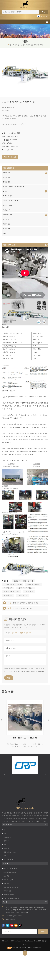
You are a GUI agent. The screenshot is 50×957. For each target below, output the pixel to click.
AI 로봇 (5, 191)
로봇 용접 (6, 876)
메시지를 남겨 (25, 953)
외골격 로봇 (6, 224)
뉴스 (4, 845)
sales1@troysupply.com (14, 916)
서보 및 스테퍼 (7, 205)
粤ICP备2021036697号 (33, 947)
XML (4, 856)
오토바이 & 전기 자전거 (10, 201)
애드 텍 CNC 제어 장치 (10, 868)
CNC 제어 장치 (8, 196)
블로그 (25, 944)
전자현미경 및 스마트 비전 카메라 (13, 187)
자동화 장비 (6, 177)
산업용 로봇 (6, 173)
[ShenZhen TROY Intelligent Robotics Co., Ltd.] (25, 4)
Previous (4, 773)
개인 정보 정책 (8, 860)
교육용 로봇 (6, 182)
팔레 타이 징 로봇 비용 (10, 887)
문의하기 (6, 841)
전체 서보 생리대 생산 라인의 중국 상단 (25, 603)
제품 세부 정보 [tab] (9, 244)
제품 (4, 833)
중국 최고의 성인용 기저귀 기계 (22, 633)
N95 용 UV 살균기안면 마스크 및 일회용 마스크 (25, 738)
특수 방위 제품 (7, 215)
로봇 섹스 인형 (8, 880)
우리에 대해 (7, 837)
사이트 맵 (6, 848)
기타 (4, 233)
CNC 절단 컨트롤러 (9, 872)
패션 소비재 (6, 210)
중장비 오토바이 (8, 895)
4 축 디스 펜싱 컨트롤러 (11, 898)
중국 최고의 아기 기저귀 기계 (22, 608)
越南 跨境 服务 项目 (9, 852)
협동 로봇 (6, 219)
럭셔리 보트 (6, 229)
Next (46, 773)
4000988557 (10, 919)
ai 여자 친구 (7, 891)
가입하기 (43, 932)
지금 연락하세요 (10, 157)
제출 (8, 677)
